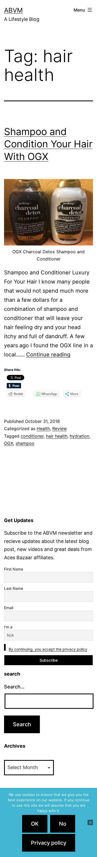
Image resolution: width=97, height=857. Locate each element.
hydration (79, 436)
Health (43, 428)
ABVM (13, 10)
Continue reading (48, 354)
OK (35, 824)
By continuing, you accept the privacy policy (48, 649)
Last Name (13, 588)
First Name (13, 569)
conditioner (32, 436)
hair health (56, 436)
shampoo (25, 443)
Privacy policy (48, 843)
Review (59, 428)
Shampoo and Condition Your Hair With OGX (48, 144)
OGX (8, 443)
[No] (90, 822)
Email (8, 607)
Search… (14, 687)
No (62, 824)
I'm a (8, 627)
